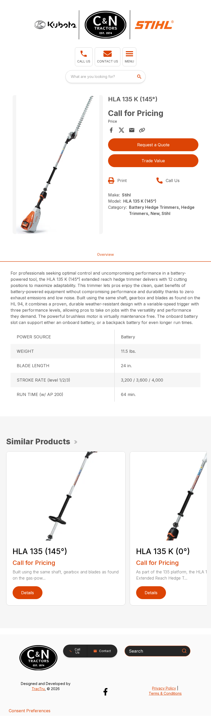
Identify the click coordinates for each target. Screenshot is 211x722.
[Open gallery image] (58, 164)
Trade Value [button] (153, 160)
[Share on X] (121, 130)
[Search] (184, 650)
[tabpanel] (58, 165)
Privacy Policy (164, 688)
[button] (84, 56)
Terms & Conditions (165, 693)
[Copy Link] (142, 130)
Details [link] (27, 592)
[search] (139, 77)
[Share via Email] (132, 130)
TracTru (38, 689)
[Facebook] (105, 692)
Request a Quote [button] (153, 144)
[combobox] (105, 76)
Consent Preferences (29, 710)
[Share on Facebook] (111, 130)
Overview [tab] (105, 254)
